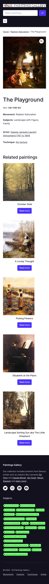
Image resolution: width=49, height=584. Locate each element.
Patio (40, 510)
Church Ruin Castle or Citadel (15, 536)
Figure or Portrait (38, 523)
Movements (8, 574)
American (25, 549)
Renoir (40, 477)
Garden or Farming (12, 523)
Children (35, 545)
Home (6, 31)
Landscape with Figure (26, 119)
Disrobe (9, 532)
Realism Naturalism (20, 31)
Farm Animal (31, 527)
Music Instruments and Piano (27, 514)
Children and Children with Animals (16, 545)
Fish (25, 523)
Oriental (9, 514)
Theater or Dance (11, 505)
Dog (42, 527)
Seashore (9, 510)
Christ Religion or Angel (13, 541)
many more (21, 481)
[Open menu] (5, 21)
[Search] (42, 13)
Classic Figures (22, 532)
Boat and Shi (10, 549)
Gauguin (7, 481)
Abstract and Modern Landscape (15, 554)
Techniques (32, 574)
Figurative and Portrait (13, 527)
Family (6, 123)
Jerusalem (31, 518)
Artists (43, 574)
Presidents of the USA (25, 510)
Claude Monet (19, 477)
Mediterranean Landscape (14, 518)
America (37, 549)
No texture (21, 142)
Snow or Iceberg (28, 505)
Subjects (20, 574)
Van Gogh (31, 477)
